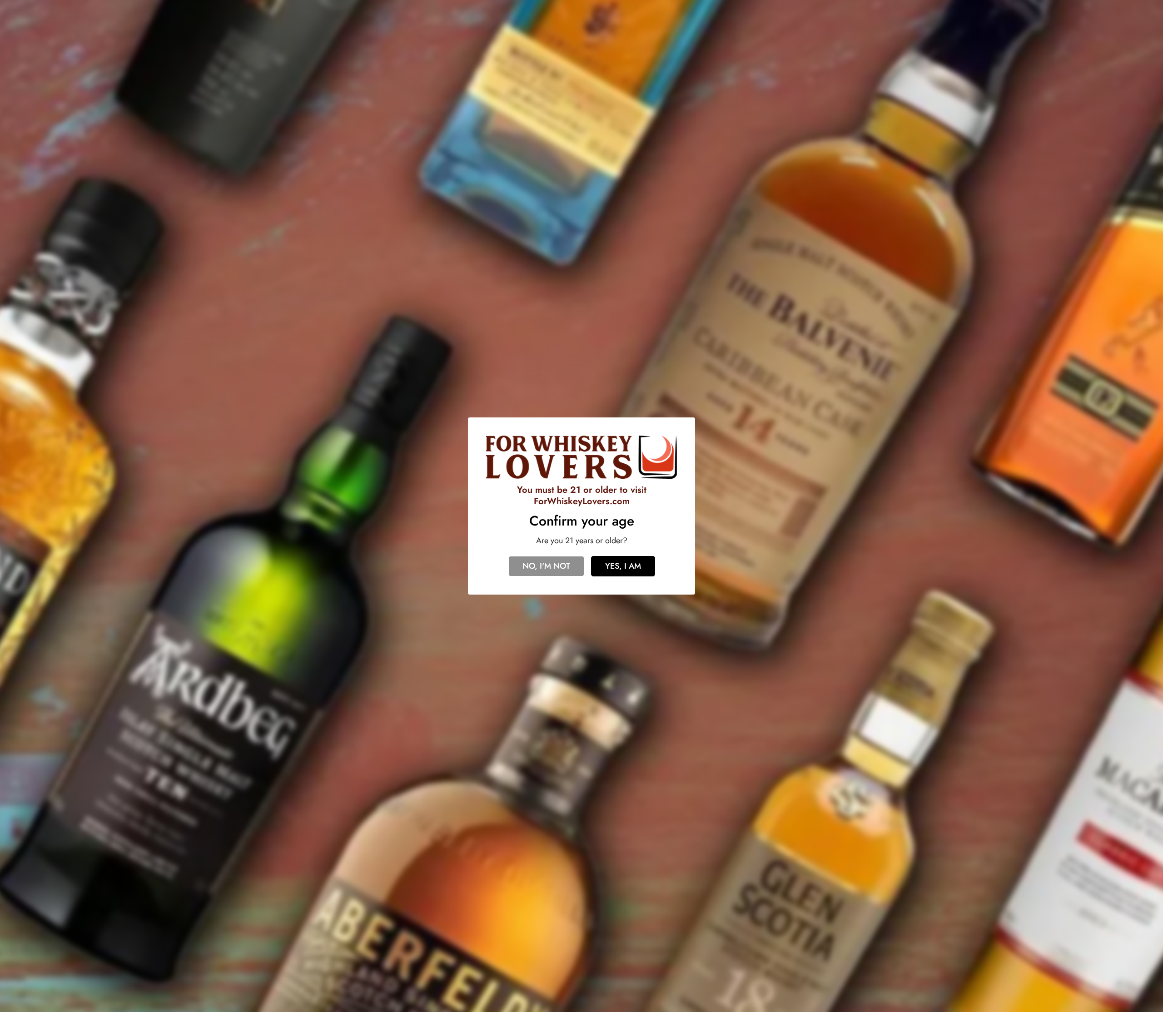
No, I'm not (546, 566)
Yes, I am (623, 566)
